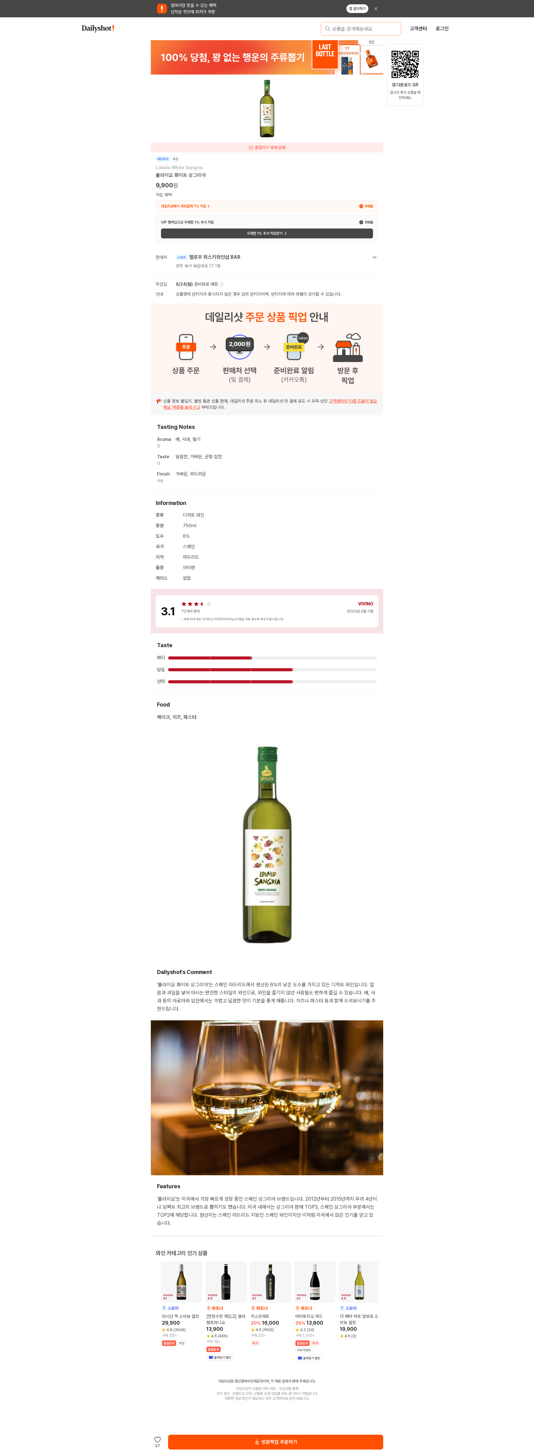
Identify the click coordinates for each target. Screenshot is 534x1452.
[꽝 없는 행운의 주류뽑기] (267, 57)
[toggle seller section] (374, 257)
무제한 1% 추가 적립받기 (264, 233)
